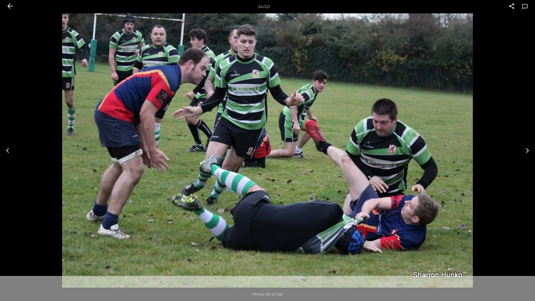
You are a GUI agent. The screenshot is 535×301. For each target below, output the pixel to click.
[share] (511, 7)
